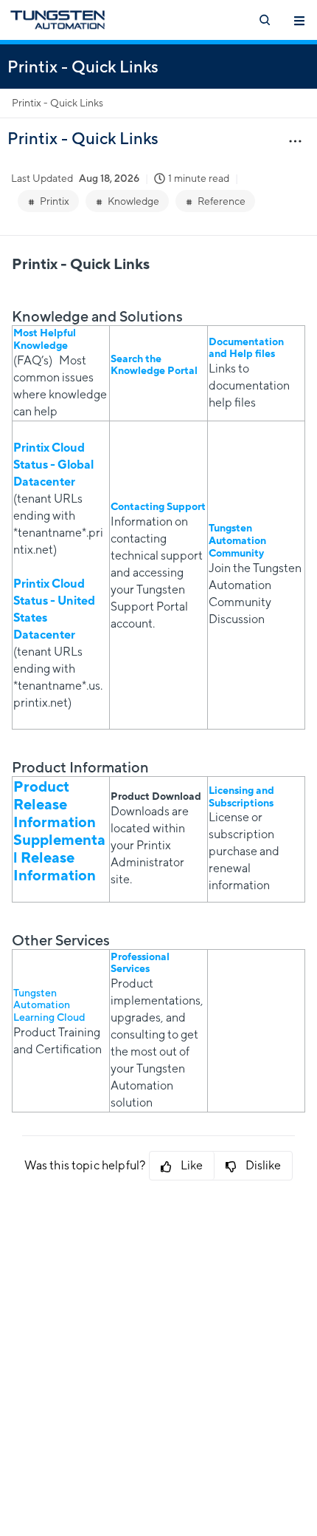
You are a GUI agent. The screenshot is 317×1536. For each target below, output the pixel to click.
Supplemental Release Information (59, 857)
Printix (54, 201)
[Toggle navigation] (299, 20)
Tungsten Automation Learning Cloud (49, 1005)
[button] (182, 1166)
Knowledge (133, 201)
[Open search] (264, 20)
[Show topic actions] (295, 140)
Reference (221, 201)
